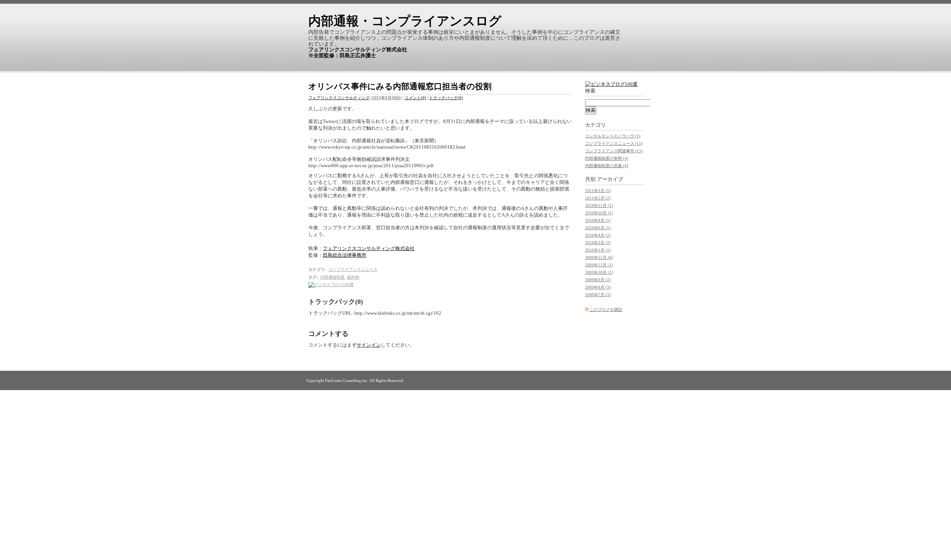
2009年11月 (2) (599, 265)
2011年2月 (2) (598, 198)
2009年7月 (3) (598, 294)
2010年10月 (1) (599, 213)
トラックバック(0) (446, 97)
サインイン (369, 345)
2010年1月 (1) (598, 250)
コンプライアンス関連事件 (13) (614, 151)
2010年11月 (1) (599, 205)
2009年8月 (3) (598, 287)
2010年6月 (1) (598, 228)
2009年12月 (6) (599, 257)
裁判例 (353, 277)
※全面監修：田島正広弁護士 (342, 55)
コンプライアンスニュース (352, 269)
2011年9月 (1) (598, 190)
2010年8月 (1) (598, 220)
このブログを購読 (606, 309)
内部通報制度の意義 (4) (606, 165)
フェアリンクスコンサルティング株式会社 (357, 49)
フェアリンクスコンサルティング (339, 97)
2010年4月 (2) (598, 235)
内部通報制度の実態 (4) (606, 158)
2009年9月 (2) (598, 280)
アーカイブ (610, 179)
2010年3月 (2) (598, 242)
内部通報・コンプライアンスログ (405, 21)
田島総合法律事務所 (344, 255)
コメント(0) (415, 97)
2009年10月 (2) (599, 272)
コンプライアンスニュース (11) (614, 143)
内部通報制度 (332, 277)
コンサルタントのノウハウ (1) (612, 136)
